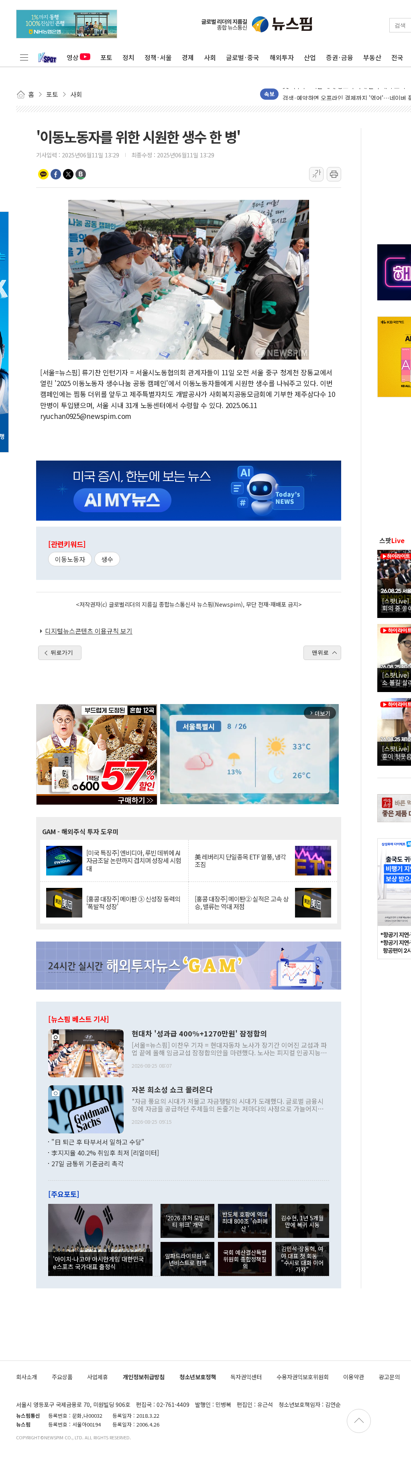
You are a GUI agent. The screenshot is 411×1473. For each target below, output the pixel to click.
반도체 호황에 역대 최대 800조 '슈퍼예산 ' (245, 1221)
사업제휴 (97, 1376)
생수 (107, 559)
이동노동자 (70, 559)
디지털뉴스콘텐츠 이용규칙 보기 (88, 631)
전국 (397, 57)
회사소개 (26, 1376)
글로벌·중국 (242, 57)
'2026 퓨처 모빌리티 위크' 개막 (188, 1221)
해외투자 (282, 57)
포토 (106, 57)
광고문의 (389, 1376)
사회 (210, 57)
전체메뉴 (24, 57)
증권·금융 (339, 57)
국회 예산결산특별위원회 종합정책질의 (245, 1259)
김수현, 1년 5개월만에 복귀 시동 (302, 1221)
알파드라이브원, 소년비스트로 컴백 (187, 1259)
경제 (188, 57)
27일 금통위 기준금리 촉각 (87, 1163)
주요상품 (62, 1376)
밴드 (80, 174)
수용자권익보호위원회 (303, 1376)
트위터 (68, 174)
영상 (73, 57)
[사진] (86, 1052)
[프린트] (334, 174)
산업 (310, 57)
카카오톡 (43, 174)
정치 (128, 57)
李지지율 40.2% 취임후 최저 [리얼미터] (105, 1152)
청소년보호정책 (197, 1376)
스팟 (392, 540)
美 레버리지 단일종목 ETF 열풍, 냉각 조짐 (240, 860)
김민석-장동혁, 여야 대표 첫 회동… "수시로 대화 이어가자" (302, 1259)
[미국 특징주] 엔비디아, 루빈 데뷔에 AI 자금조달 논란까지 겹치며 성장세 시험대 (133, 860)
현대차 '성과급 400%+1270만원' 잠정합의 (199, 1033)
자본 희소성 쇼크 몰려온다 (172, 1089)
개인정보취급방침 (144, 1376)
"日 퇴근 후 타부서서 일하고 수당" (97, 1141)
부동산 (372, 57)
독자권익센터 (246, 1376)
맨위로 (320, 652)
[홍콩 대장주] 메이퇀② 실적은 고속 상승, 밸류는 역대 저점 (242, 902)
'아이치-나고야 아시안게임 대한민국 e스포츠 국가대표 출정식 (98, 1262)
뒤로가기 (62, 652)
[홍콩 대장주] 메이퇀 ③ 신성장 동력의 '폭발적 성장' (133, 902)
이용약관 (353, 1376)
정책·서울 (158, 57)
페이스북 (56, 174)
